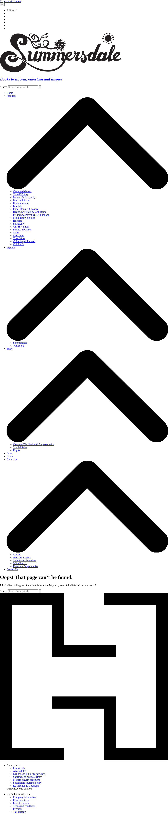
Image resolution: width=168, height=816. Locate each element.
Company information (24, 797)
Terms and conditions (24, 806)
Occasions (18, 235)
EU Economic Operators (26, 785)
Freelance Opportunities (25, 566)
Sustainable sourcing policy (27, 782)
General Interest (21, 200)
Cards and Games (22, 191)
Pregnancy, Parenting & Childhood (31, 214)
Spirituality (18, 223)
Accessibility (19, 771)
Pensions (17, 808)
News (10, 456)
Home (10, 92)
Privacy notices (21, 800)
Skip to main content (10, 1)
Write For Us (20, 563)
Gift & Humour (21, 226)
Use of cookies (21, 803)
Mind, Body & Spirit (24, 217)
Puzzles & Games (22, 229)
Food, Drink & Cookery (25, 209)
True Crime (19, 238)
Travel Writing (20, 194)
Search (3, 87)
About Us (12, 459)
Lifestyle (17, 206)
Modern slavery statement (26, 779)
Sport (16, 232)
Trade (9, 348)
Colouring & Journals (24, 241)
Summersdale (20, 342)
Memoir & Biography (24, 197)
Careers (17, 554)
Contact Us (12, 569)
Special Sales (20, 447)
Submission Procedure (24, 560)
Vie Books (18, 345)
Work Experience (22, 557)
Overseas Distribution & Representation (33, 444)
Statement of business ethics (27, 776)
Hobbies (17, 220)
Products (11, 95)
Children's (18, 244)
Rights (16, 450)
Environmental (20, 203)
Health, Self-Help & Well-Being (29, 212)
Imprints (11, 247)
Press (9, 453)
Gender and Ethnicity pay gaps (29, 773)
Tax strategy (19, 811)
